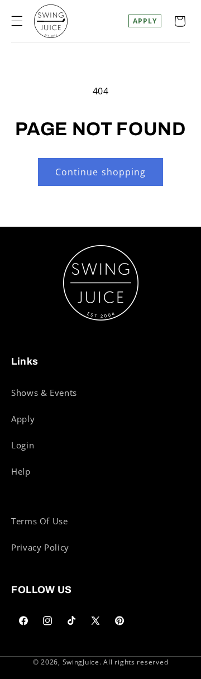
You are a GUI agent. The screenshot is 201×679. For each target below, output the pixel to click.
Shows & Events (44, 392)
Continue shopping (100, 172)
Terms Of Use (39, 521)
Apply (145, 21)
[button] (17, 21)
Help (21, 471)
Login (22, 445)
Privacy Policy (40, 547)
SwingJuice (81, 662)
